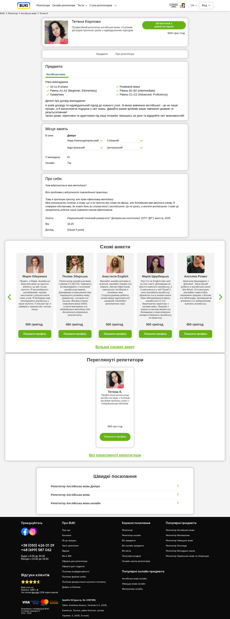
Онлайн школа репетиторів (136, 561)
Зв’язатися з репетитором (164, 25)
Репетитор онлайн (131, 535)
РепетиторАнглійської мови (180, 530)
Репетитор (127, 530)
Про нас (66, 530)
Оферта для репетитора (74, 561)
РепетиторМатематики (178, 535)
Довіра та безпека (71, 587)
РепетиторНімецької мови (179, 540)
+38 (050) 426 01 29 (37, 545)
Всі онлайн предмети (133, 545)
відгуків (35, 592)
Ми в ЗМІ (66, 556)
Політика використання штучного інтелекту (84, 582)
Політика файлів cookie (74, 576)
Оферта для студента (73, 566)
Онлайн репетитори (63, 5)
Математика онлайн (132, 589)
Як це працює (69, 540)
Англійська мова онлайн (134, 578)
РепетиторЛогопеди (176, 545)
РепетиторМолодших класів (180, 551)
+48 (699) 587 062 (36, 550)
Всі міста (126, 551)
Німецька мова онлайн (133, 583)
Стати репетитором (100, 5)
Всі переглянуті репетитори (115, 455)
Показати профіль (34, 334)
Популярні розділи (131, 556)
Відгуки (65, 551)
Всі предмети (129, 540)
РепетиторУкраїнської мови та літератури (187, 556)
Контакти (66, 535)
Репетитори (43, 5)
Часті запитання (70, 545)
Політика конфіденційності (75, 571)
